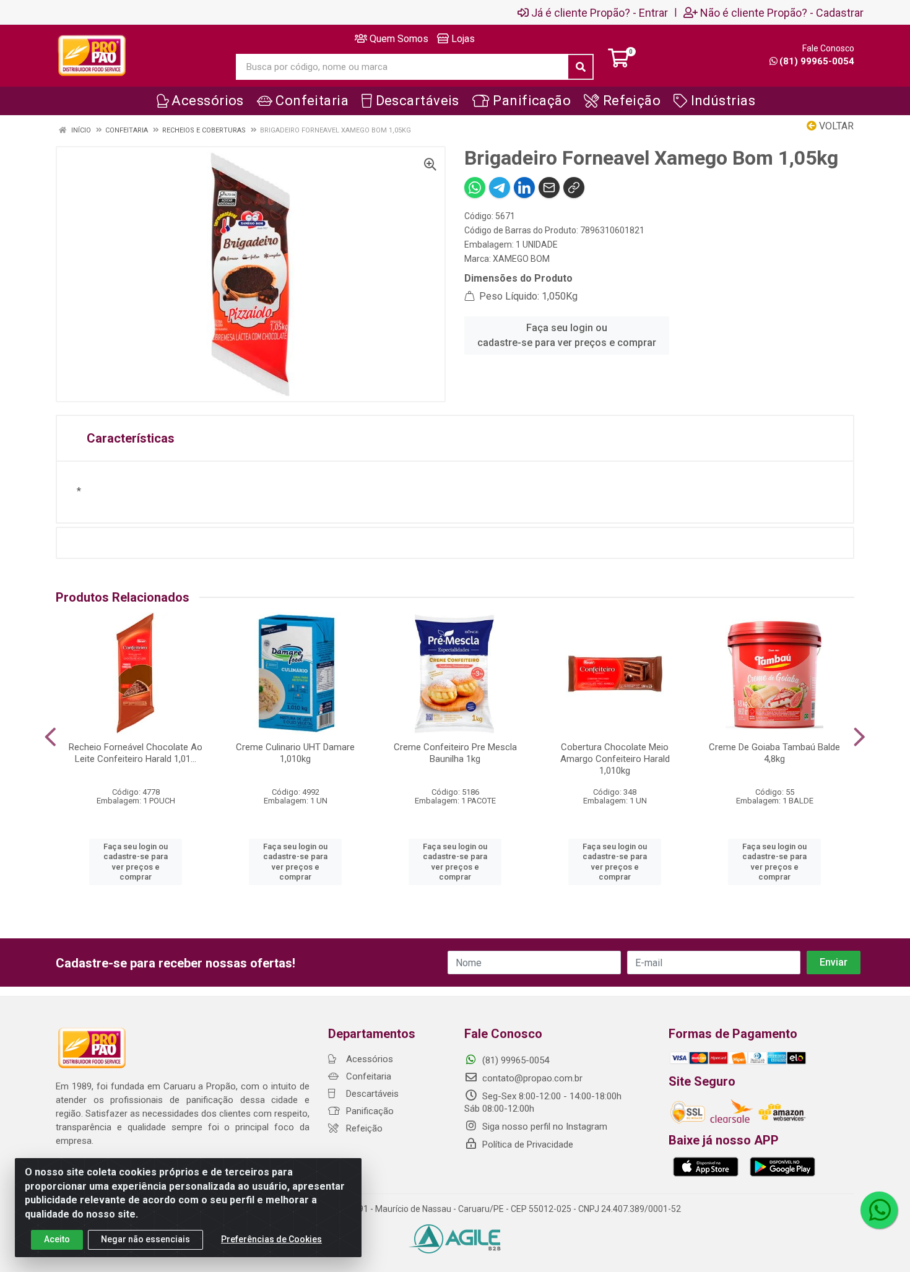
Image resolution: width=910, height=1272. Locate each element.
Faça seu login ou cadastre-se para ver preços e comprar (566, 335)
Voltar (835, 126)
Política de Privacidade (526, 1144)
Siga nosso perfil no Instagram (543, 1126)
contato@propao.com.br (532, 1078)
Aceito (57, 1239)
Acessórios (368, 1059)
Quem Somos (397, 39)
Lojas (462, 39)
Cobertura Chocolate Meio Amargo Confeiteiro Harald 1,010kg (615, 759)
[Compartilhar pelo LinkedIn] (524, 187)
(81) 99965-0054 (816, 61)
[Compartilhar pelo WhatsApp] (474, 187)
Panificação (369, 1111)
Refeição (363, 1128)
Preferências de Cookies (271, 1239)
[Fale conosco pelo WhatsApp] (879, 1210)
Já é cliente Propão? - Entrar (599, 12)
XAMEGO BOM (521, 259)
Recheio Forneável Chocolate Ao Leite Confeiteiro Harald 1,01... (135, 753)
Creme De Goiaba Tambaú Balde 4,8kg (774, 753)
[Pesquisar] (581, 67)
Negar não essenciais (145, 1239)
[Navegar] (50, 737)
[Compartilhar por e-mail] (549, 187)
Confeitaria (367, 1076)
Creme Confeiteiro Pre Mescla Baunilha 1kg (455, 753)
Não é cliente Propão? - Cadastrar (782, 12)
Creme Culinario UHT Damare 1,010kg (295, 753)
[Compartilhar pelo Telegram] (499, 187)
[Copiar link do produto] (573, 187)
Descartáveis (371, 1093)
